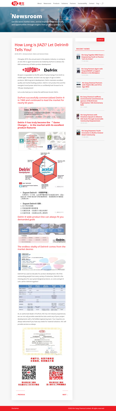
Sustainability (82, 3)
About (39, 3)
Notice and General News (40, 54)
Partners (73, 3)
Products (56, 3)
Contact (91, 3)
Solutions (64, 3)
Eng (97, 3)
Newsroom (47, 3)
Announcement (27, 54)
